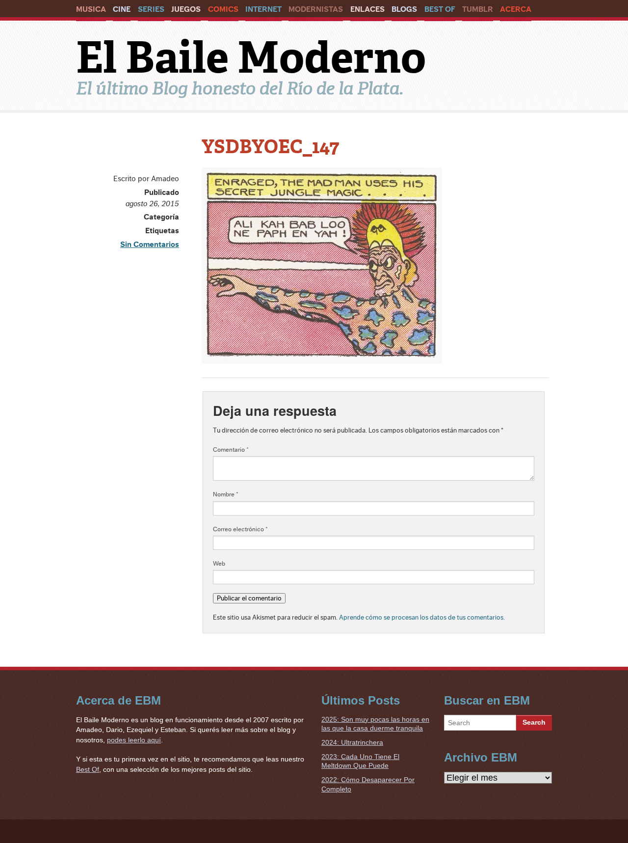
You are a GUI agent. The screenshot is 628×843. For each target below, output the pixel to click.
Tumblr (477, 9)
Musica (91, 9)
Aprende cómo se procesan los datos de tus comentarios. (422, 617)
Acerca (515, 9)
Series (151, 9)
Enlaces (367, 9)
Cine (122, 9)
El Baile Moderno (251, 57)
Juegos (186, 9)
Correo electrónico (240, 529)
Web (219, 564)
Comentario (231, 450)
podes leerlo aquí (134, 740)
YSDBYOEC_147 (270, 147)
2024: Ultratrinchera (352, 742)
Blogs (404, 9)
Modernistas (315, 9)
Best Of (439, 9)
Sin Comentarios (149, 244)
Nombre (225, 494)
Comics (223, 9)
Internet (263, 9)
